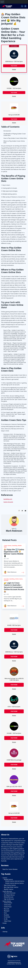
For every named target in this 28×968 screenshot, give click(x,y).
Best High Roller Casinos (11, 887)
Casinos (5, 878)
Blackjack (6, 911)
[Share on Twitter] (22, 510)
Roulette (6, 915)
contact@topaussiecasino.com (14, 962)
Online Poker (8, 907)
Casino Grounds (8, 502)
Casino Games (7, 545)
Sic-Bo (6, 919)
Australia (6, 579)
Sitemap (5, 931)
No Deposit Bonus (9, 895)
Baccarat (6, 909)
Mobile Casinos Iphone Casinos (14, 883)
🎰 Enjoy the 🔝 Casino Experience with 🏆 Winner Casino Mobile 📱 (14, 552)
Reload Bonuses (8, 897)
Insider (5, 923)
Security (6, 580)
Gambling (14, 545)
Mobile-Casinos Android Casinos (14, 881)
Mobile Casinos (8, 879)
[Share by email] (25, 510)
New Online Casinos (10, 885)
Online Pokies (8, 903)
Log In (2, 1)
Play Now (14, 92)
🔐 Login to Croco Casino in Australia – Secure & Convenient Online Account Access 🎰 (14, 587)
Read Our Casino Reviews (10, 869)
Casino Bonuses (7, 891)
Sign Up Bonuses (9, 899)
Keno (5, 913)
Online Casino (19, 579)
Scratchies (7, 917)
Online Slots (7, 905)
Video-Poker (7, 921)
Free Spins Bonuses (9, 893)
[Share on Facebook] (19, 510)
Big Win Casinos (8, 889)
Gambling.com (8, 499)
